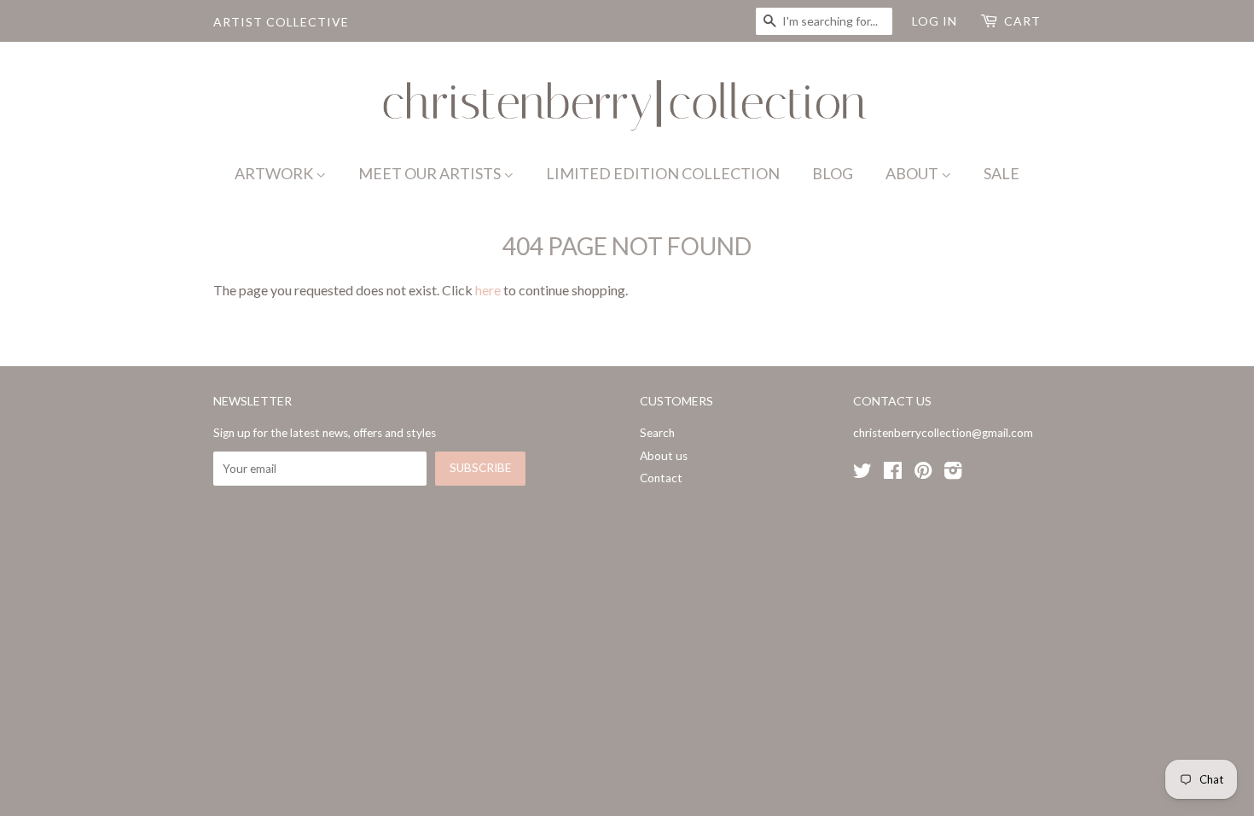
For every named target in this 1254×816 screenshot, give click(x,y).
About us (664, 456)
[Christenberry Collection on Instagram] (952, 474)
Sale (1001, 173)
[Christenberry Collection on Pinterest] (923, 474)
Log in (934, 21)
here (488, 290)
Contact (661, 478)
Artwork (275, 173)
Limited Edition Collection (663, 173)
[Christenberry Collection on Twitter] (862, 474)
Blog (832, 173)
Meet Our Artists (430, 173)
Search (657, 433)
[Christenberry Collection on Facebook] (893, 474)
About (913, 173)
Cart (1022, 21)
